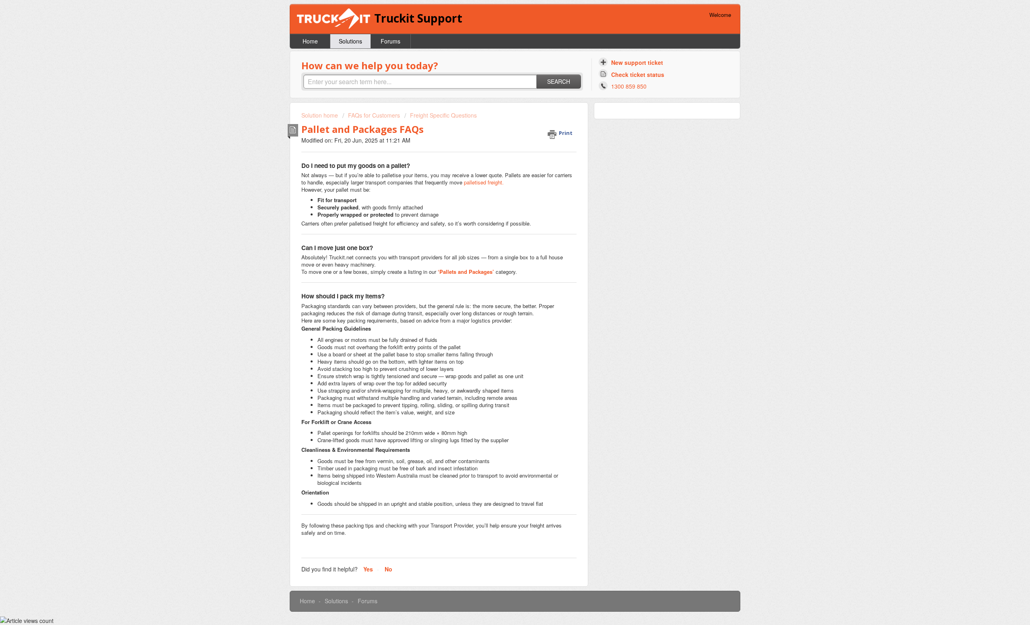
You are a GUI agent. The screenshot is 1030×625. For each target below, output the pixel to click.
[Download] (500, 210)
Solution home (320, 115)
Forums (390, 41)
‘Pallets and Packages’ (467, 271)
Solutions (350, 41)
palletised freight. (484, 182)
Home (310, 41)
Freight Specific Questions (443, 115)
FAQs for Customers (374, 115)
